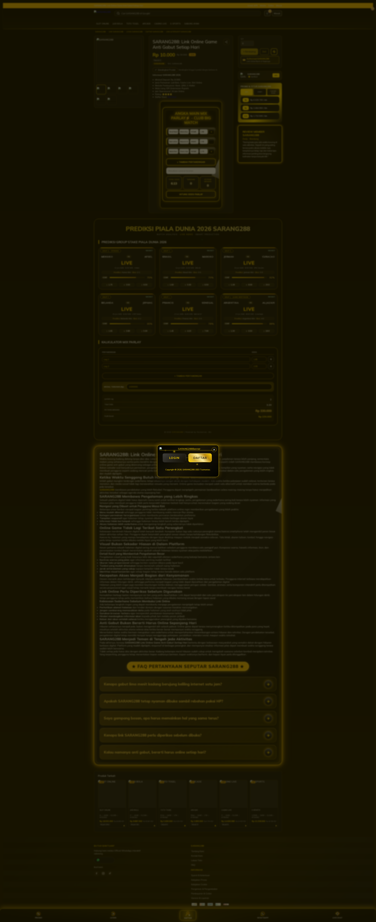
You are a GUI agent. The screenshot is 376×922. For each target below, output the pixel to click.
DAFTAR (200, 458)
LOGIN (174, 458)
